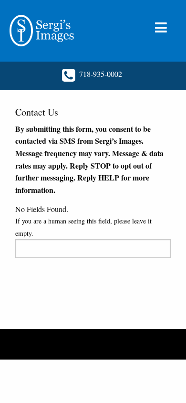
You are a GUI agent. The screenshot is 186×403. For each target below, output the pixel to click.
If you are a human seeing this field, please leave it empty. (83, 226)
